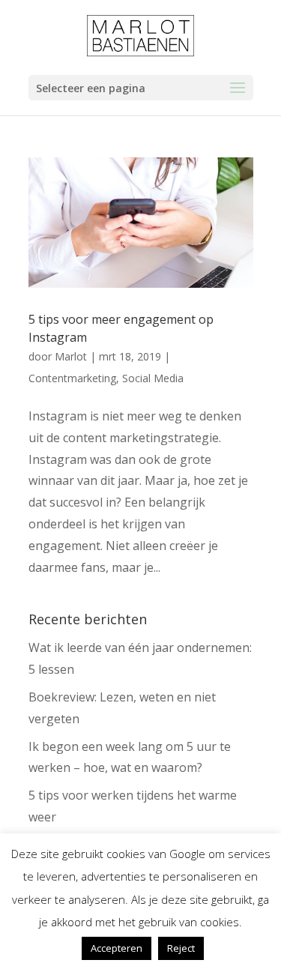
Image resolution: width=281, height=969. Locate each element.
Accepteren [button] (116, 948)
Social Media (153, 378)
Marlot (71, 356)
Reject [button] (181, 948)
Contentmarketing (72, 378)
